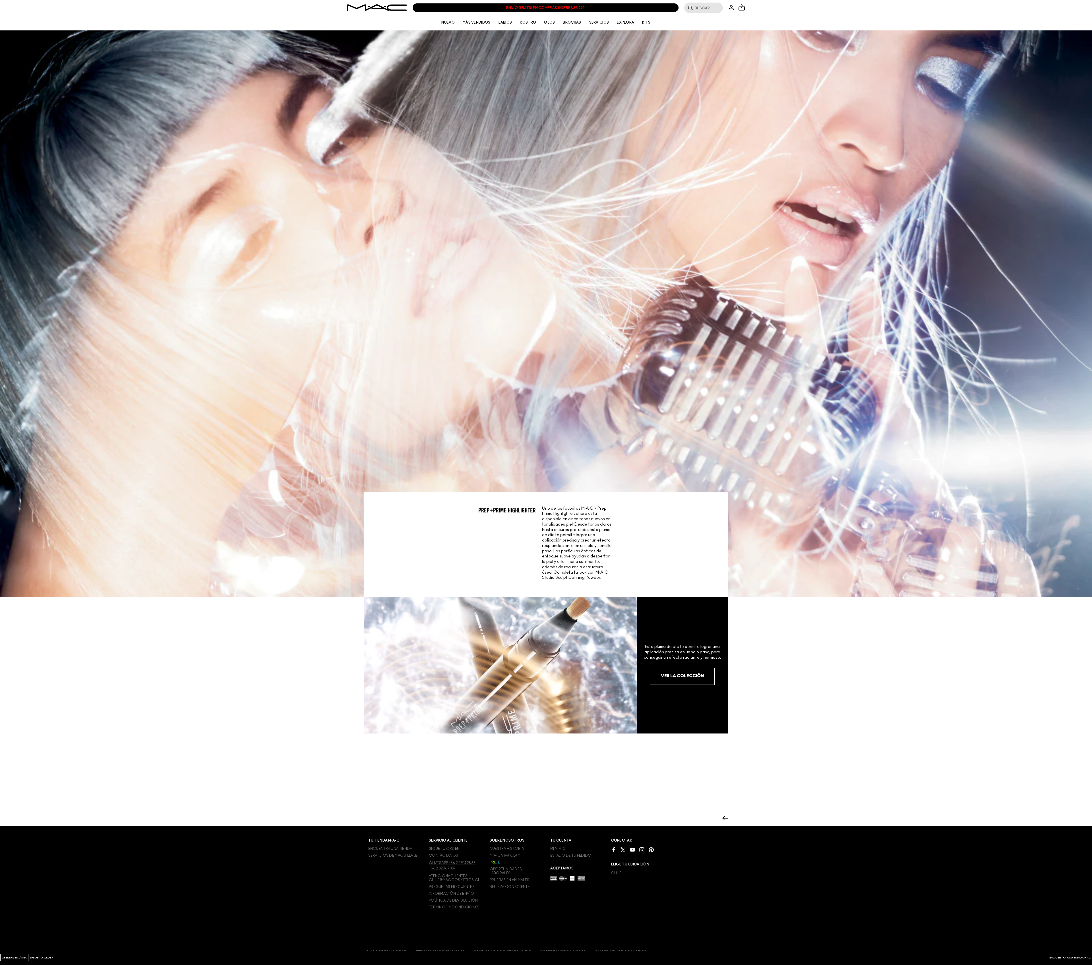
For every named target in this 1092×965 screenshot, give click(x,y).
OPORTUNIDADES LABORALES (506, 871)
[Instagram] (641, 849)
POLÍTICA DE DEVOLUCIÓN (453, 900)
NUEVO (448, 22)
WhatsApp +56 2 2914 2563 (452, 863)
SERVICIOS (599, 22)
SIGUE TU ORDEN (41, 957)
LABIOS (505, 22)
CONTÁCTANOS (443, 855)
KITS (646, 22)
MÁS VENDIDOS (477, 22)
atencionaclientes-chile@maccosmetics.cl (454, 878)
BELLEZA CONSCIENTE (510, 886)
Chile (616, 873)
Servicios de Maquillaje (392, 855)
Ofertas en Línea (14, 957)
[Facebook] (613, 849)
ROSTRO (528, 22)
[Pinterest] (651, 849)
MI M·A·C (558, 848)
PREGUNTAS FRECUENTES (452, 886)
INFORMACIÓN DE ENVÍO (451, 893)
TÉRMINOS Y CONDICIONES (454, 907)
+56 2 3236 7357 (442, 868)
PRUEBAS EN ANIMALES (510, 880)
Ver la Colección (682, 676)
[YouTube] (632, 849)
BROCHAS (572, 22)
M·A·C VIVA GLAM (505, 855)
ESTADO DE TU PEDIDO (571, 855)
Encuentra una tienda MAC (1070, 957)
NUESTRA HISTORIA (507, 848)
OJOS (549, 22)
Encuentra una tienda (390, 848)
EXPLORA (625, 22)
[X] (623, 849)
